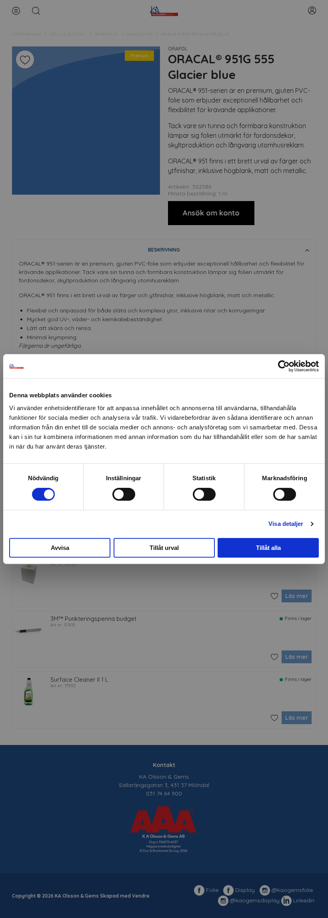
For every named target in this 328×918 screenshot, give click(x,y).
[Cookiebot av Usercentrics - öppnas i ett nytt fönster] (284, 366)
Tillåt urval (164, 547)
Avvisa (60, 547)
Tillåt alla (268, 547)
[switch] (123, 494)
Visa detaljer (285, 523)
